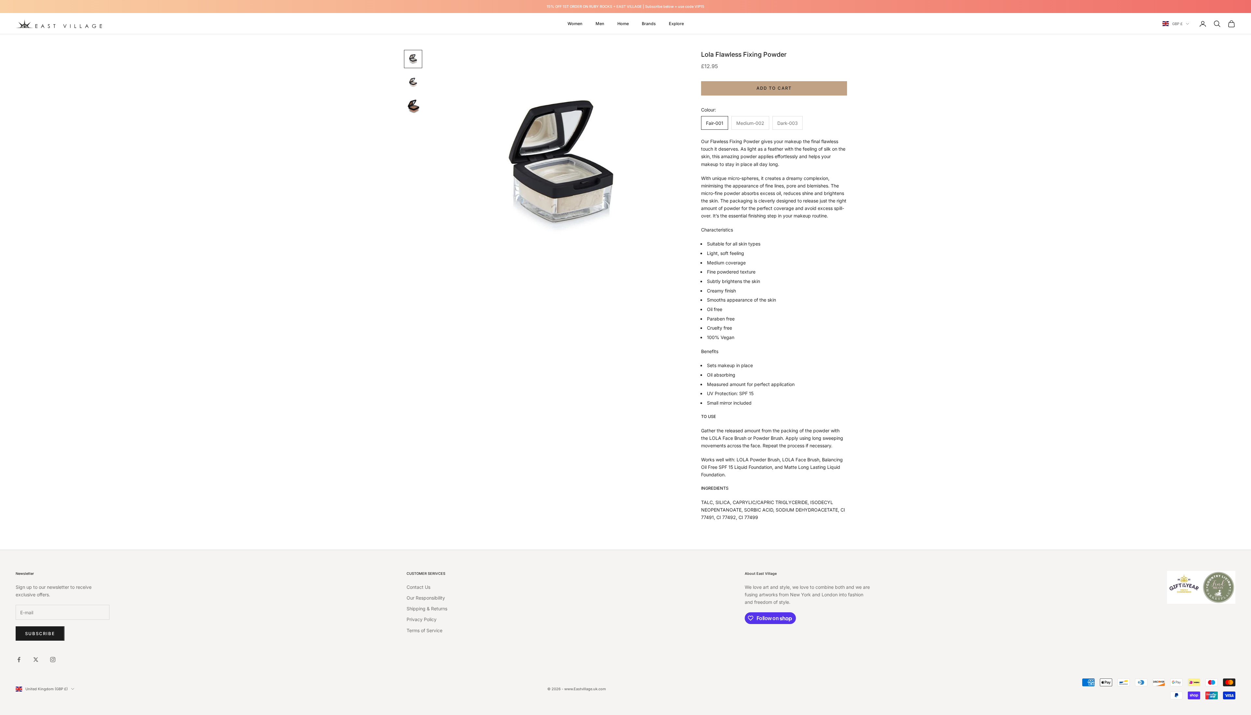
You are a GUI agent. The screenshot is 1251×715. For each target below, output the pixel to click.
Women (575, 23)
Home (623, 23)
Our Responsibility (426, 598)
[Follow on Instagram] (53, 659)
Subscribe (40, 633)
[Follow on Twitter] (36, 659)
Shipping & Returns (427, 608)
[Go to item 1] (413, 59)
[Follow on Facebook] (19, 659)
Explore (676, 23)
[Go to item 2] (413, 82)
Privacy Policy (422, 619)
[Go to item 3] (413, 106)
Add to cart (773, 88)
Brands (649, 23)
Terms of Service (424, 630)
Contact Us (418, 587)
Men (600, 23)
